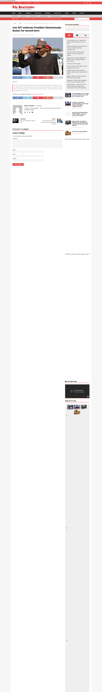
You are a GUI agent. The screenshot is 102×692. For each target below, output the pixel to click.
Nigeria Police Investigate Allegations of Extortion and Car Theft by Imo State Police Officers (76, 59)
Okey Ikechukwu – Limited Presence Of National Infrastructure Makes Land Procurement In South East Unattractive (76, 86)
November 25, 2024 (77, 116)
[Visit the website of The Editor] (24, 112)
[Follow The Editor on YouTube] (32, 112)
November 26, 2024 (77, 108)
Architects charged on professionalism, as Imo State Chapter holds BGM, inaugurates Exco (77, 47)
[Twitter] (87, 3)
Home (13, 3)
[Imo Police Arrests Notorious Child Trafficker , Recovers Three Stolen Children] (68, 114)
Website (14, 158)
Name (14, 150)
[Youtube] (90, 3)
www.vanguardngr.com (37, 94)
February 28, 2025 (76, 97)
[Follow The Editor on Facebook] (27, 112)
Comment (15, 138)
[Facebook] (84, 3)
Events (74, 13)
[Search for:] (82, 18)
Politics (82, 13)
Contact (20, 3)
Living (66, 13)
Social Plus (57, 13)
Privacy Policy (37, 3)
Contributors (27, 3)
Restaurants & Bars (55, 16)
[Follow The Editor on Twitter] (29, 112)
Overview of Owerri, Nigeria (73, 63)
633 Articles (39, 105)
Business (47, 13)
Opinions (28, 13)
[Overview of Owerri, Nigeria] (68, 133)
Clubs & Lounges (44, 16)
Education (38, 13)
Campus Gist (15, 16)
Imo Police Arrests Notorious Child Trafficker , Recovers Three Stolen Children (75, 53)
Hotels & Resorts (33, 16)
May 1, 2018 (17, 35)
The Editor (24, 35)
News (19, 13)
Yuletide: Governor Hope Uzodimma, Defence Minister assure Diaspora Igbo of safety (77, 72)
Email (14, 154)
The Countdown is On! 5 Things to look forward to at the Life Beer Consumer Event (76, 42)
